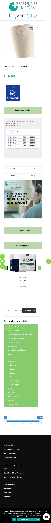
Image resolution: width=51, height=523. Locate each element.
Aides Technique (13, 330)
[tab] (21, 286)
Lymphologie (14, 381)
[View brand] (13, 101)
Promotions (12, 400)
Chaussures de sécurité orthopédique (20, 334)
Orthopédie (11, 358)
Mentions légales (10, 453)
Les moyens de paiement (13, 477)
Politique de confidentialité (29, 519)
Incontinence (12, 346)
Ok (14, 519)
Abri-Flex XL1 (23, 278)
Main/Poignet (14, 385)
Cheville (13, 365)
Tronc (12, 392)
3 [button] (25, 286)
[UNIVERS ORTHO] (23, 10)
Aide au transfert (13, 326)
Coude (12, 369)
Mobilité (10, 354)
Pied (11, 389)
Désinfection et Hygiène (16, 338)
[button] (38, 28)
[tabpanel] (23, 268)
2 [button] (23, 286)
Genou (12, 377)
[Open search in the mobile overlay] (21, 310)
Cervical (13, 361)
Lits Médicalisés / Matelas (17, 350)
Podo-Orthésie (13, 396)
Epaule (12, 373)
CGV (5, 469)
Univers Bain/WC (14, 404)
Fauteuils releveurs (14, 342)
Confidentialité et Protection (14, 473)
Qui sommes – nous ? (12, 449)
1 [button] (21, 286)
